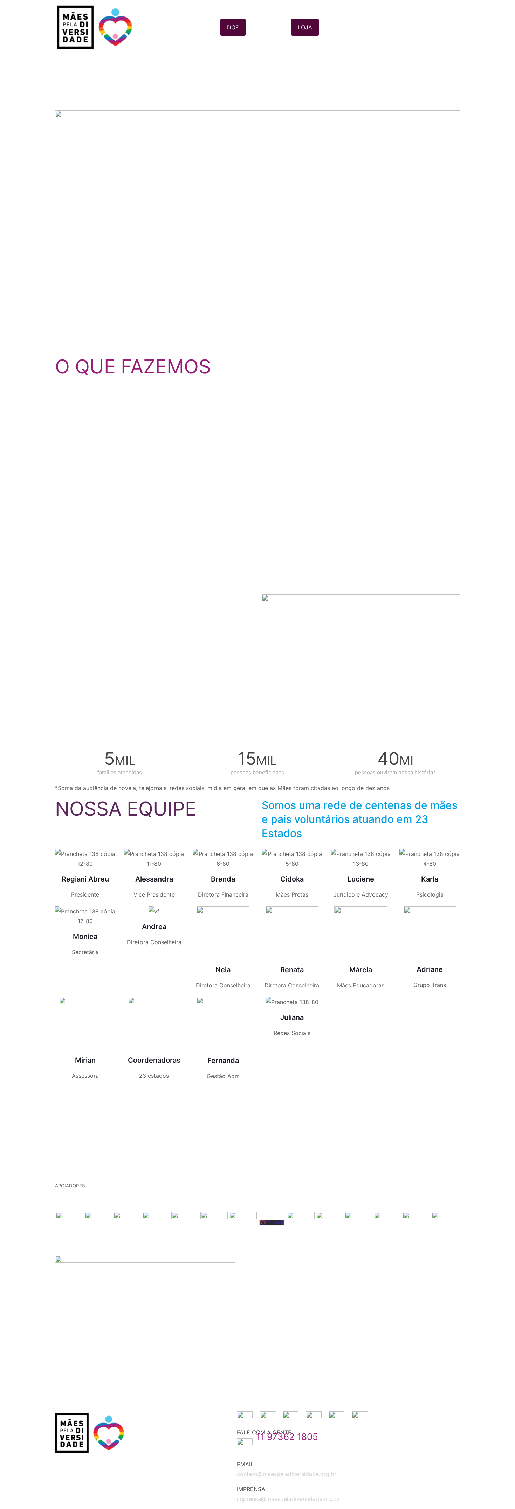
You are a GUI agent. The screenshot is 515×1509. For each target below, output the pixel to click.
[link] (257, 226)
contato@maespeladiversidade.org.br (286, 1473)
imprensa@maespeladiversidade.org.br (288, 1498)
